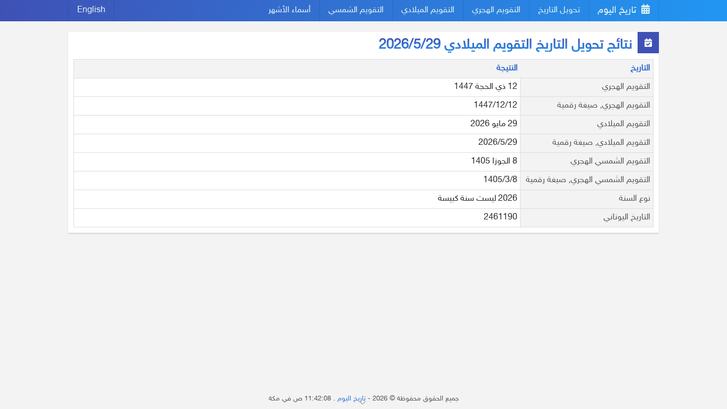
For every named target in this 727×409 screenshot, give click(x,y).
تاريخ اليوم (618, 11)
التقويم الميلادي (428, 10)
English (91, 10)
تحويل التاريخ (559, 10)
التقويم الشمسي (356, 10)
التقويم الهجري (496, 10)
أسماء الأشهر (289, 10)
